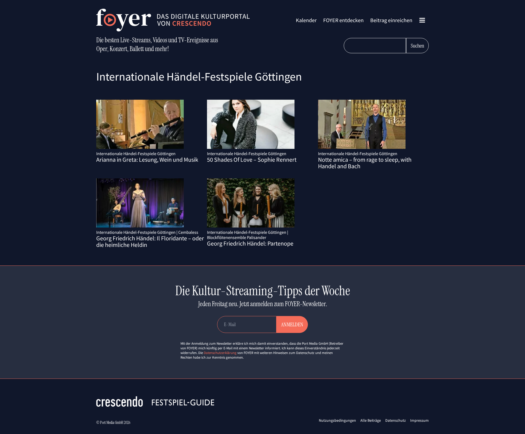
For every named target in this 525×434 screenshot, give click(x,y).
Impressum (419, 420)
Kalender (306, 20)
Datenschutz (395, 420)
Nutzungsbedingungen (337, 420)
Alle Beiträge (370, 420)
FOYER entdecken (343, 20)
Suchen (417, 45)
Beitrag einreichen (391, 20)
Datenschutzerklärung (220, 352)
